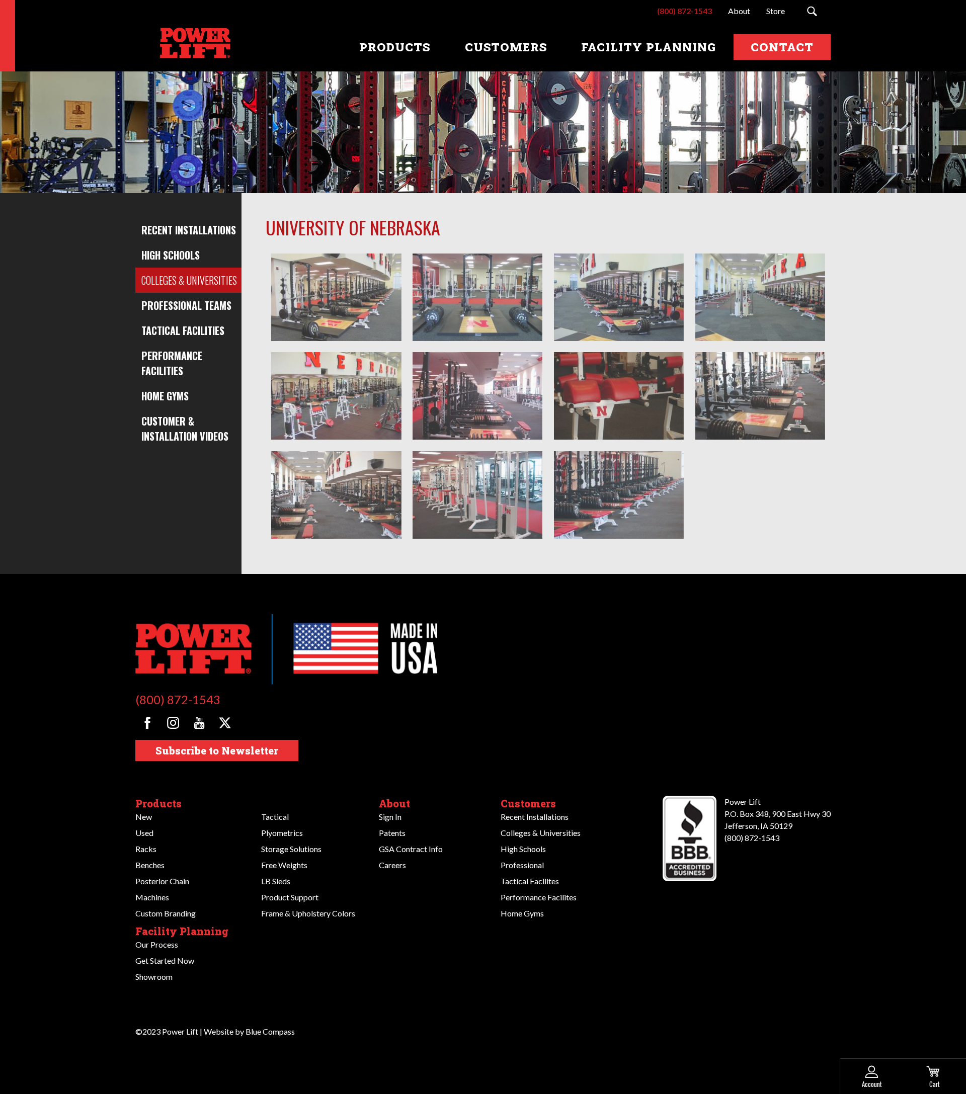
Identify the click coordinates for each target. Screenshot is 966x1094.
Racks (145, 849)
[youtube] (199, 723)
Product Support (289, 897)
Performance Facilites (539, 897)
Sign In (390, 816)
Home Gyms (165, 395)
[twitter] (225, 723)
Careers (392, 865)
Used (144, 832)
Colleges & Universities (189, 280)
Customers (528, 803)
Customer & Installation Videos (184, 428)
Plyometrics (282, 832)
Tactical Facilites (530, 881)
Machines (152, 897)
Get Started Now (164, 960)
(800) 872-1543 (177, 699)
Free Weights (284, 865)
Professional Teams (186, 305)
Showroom (154, 976)
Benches (150, 865)
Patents (392, 832)
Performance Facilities (171, 363)
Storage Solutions (291, 849)
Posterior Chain (162, 881)
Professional (522, 865)
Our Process (156, 944)
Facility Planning (181, 931)
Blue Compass (270, 1031)
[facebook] (147, 723)
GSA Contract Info (411, 849)
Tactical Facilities (182, 330)
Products (158, 803)
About (394, 803)
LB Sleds (275, 881)
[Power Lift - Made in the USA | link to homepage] (193, 47)
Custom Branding (165, 913)
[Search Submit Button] (812, 11)
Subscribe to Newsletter (216, 750)
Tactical (275, 816)
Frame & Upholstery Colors (308, 913)
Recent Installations (188, 229)
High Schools (170, 255)
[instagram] (173, 723)
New (143, 816)
